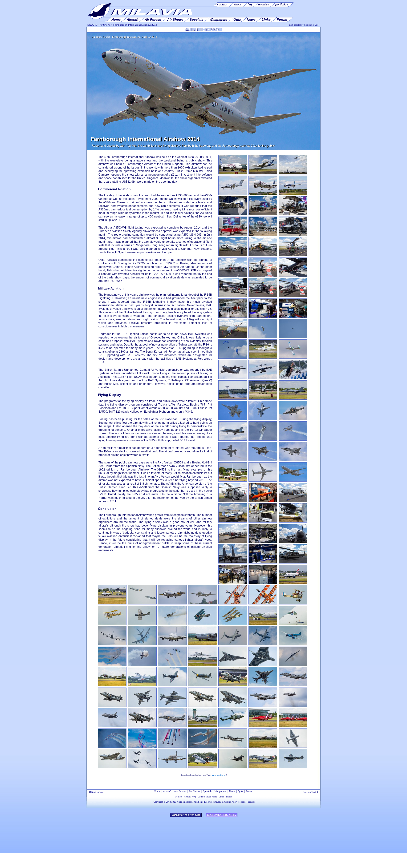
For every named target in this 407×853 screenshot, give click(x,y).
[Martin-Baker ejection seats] (262, 562)
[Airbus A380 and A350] (293, 173)
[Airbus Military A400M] (232, 378)
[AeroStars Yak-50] (142, 665)
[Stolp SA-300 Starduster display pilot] (293, 378)
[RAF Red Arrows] (112, 746)
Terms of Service (247, 802)
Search (229, 797)
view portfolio (218, 775)
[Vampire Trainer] (202, 603)
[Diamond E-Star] (293, 501)
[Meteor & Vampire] (112, 603)
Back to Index (98, 792)
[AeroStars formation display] (172, 665)
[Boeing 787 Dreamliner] (293, 194)
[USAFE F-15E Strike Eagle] (232, 562)
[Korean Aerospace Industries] (262, 316)
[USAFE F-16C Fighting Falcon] (232, 276)
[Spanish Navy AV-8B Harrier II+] (232, 685)
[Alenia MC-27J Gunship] (293, 276)
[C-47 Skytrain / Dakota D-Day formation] (142, 767)
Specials (207, 791)
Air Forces (180, 791)
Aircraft (167, 791)
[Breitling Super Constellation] (232, 746)
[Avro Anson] (293, 644)
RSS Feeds (212, 797)
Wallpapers (220, 791)
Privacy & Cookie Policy (225, 802)
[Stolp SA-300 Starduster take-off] (232, 398)
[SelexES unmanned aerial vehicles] (232, 296)
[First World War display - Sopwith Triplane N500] (293, 603)
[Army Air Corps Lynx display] (232, 726)
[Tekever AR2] (262, 337)
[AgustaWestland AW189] (293, 296)
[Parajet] (232, 357)
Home (157, 791)
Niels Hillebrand (184, 802)
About (187, 797)
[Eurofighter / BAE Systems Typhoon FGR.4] (262, 235)
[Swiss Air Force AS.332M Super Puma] (232, 501)
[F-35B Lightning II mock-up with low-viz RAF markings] (293, 235)
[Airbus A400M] (293, 542)
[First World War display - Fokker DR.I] (202, 624)
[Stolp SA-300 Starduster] (232, 521)
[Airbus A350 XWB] (232, 173)
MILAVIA (92, 25)
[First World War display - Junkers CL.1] (142, 624)
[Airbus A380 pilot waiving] (293, 624)
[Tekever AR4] (293, 337)
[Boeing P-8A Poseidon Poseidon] (262, 624)
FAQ (194, 797)
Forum (249, 791)
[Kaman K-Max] (293, 316)
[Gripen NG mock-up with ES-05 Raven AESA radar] (232, 316)
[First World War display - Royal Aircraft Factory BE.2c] (112, 624)
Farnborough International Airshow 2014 (135, 25)
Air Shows (105, 25)
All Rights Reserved (203, 802)
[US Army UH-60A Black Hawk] (293, 562)
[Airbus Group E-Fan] (262, 357)
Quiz (240, 791)
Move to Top (309, 792)
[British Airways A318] (293, 583)
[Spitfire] (293, 767)
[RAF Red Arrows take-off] (262, 726)
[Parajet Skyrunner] (232, 583)
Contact (178, 797)
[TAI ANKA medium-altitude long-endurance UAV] (232, 337)
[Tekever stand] (262, 583)
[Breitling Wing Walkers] (232, 603)
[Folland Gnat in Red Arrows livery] (232, 235)
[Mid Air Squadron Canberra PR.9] (293, 746)
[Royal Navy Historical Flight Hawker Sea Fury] (172, 685)
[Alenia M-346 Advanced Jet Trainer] (232, 460)
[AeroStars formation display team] (112, 665)
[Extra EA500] (232, 194)
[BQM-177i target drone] (262, 501)
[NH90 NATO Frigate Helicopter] (262, 276)
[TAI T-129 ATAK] (262, 255)
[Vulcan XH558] (202, 665)
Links (221, 797)
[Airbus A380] (262, 173)
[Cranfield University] (262, 521)
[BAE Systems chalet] (262, 214)
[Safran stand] (262, 542)
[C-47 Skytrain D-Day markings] (172, 767)
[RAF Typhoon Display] (202, 767)
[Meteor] (172, 603)
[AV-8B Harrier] (232, 542)
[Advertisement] (203, 832)
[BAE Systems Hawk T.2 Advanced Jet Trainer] (293, 214)
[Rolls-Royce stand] (232, 214)
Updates (201, 797)
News (232, 791)
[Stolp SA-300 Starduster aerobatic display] (262, 439)
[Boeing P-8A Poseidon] (232, 255)
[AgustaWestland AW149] (262, 296)
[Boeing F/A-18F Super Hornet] (262, 398)
